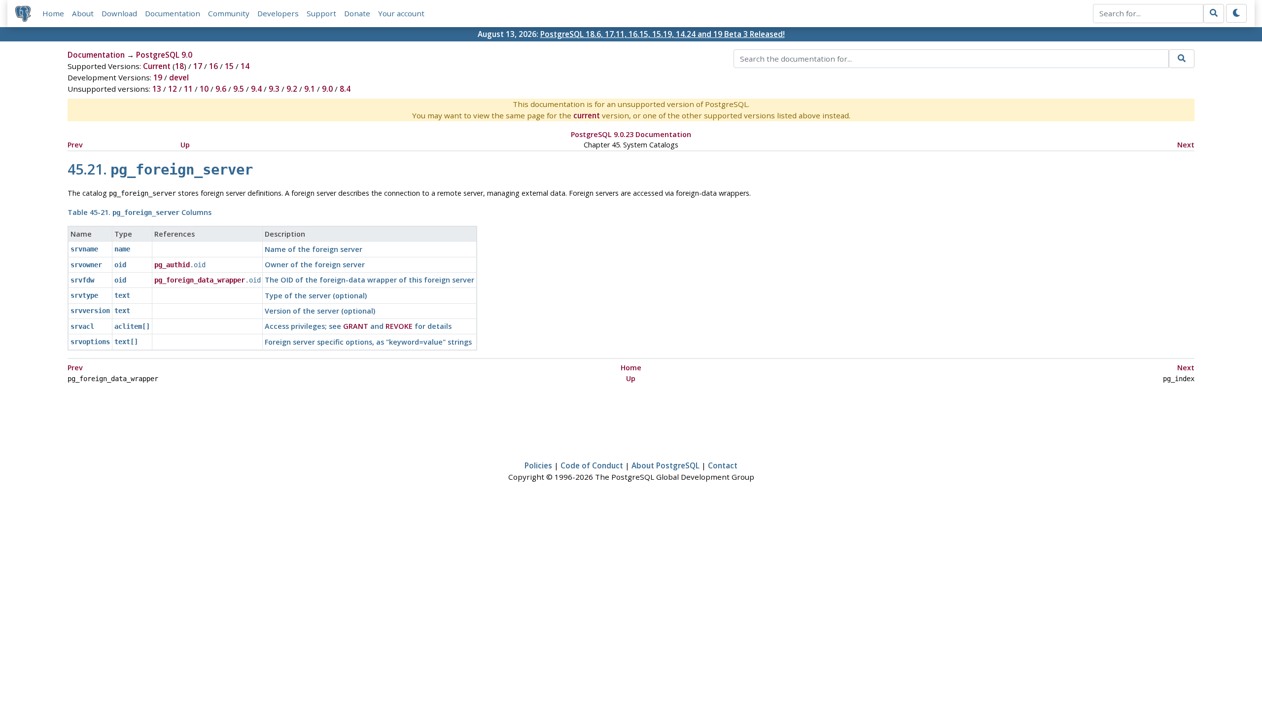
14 (245, 66)
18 (179, 66)
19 (157, 77)
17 (197, 66)
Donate (357, 13)
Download (119, 13)
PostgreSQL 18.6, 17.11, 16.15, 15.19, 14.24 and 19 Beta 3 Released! (662, 34)
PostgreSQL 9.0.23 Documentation (631, 134)
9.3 (274, 89)
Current (157, 66)
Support (321, 13)
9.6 (220, 89)
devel (179, 77)
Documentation (172, 13)
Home (53, 13)
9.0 (327, 89)
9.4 (256, 89)
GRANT (355, 326)
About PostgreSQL (665, 465)
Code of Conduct (592, 465)
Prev (75, 144)
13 (156, 89)
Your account (401, 13)
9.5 (238, 89)
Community (228, 13)
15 (229, 66)
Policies (538, 465)
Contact (722, 465)
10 (204, 89)
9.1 (309, 89)
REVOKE (399, 326)
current (586, 115)
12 (172, 89)
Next (1185, 144)
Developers (278, 13)
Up (185, 144)
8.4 (345, 89)
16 (213, 66)
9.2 (291, 89)
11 (188, 89)
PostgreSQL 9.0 (164, 55)
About (83, 13)
